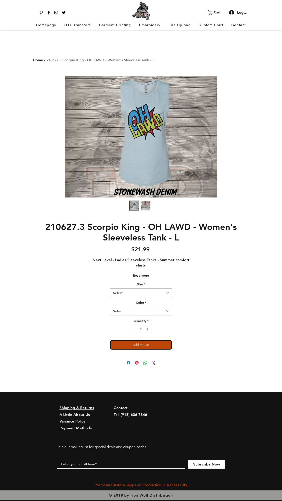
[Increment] (147, 329)
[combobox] (141, 293)
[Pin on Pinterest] (136, 362)
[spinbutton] (141, 329)
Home (38, 60)
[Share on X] (153, 362)
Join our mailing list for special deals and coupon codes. (102, 447)
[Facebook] (48, 12)
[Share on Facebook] (128, 362)
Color (141, 303)
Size (141, 284)
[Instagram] (56, 12)
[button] (217, 12)
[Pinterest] (41, 12)
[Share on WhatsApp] (145, 362)
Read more (141, 276)
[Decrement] (134, 329)
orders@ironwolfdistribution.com (143, 421)
